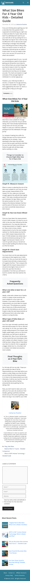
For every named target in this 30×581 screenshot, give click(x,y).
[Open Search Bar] (23, 2)
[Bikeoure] (7, 2)
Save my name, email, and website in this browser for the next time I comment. (15, 502)
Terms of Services (20, 575)
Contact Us (11, 573)
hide (11, 93)
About (5, 573)
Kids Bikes (11, 446)
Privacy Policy (9, 575)
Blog (5, 446)
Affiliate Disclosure (21, 573)
